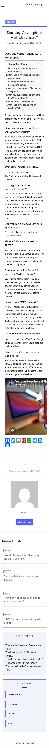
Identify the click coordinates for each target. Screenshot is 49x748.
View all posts (24, 522)
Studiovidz (30, 743)
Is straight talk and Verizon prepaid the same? (21, 83)
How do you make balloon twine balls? (24, 659)
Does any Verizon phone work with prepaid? (22, 70)
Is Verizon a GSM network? (21, 101)
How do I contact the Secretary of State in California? (22, 556)
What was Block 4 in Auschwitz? (21, 662)
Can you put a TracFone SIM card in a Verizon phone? (24, 96)
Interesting (14, 694)
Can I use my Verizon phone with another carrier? (24, 76)
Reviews (10, 21)
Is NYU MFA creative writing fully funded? (22, 620)
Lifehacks (13, 704)
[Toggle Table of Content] (38, 64)
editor (12, 43)
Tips (10, 723)
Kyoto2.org (34, 4)
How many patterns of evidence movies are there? (21, 599)
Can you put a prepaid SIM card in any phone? (24, 90)
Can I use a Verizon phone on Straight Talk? (22, 106)
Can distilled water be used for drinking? (21, 578)
